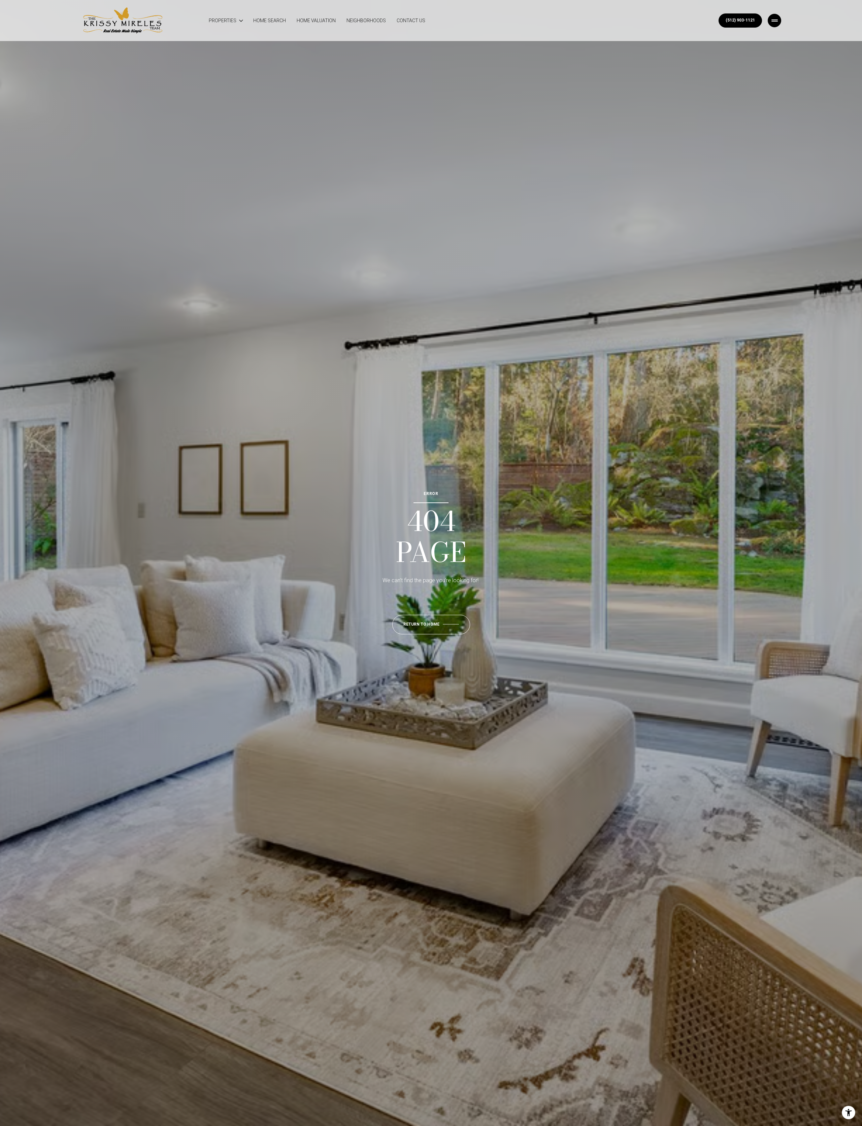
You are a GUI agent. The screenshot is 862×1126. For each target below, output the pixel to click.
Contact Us (411, 20)
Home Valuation (316, 20)
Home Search (269, 20)
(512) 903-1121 (740, 20)
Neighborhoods (366, 20)
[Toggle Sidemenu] (774, 20)
